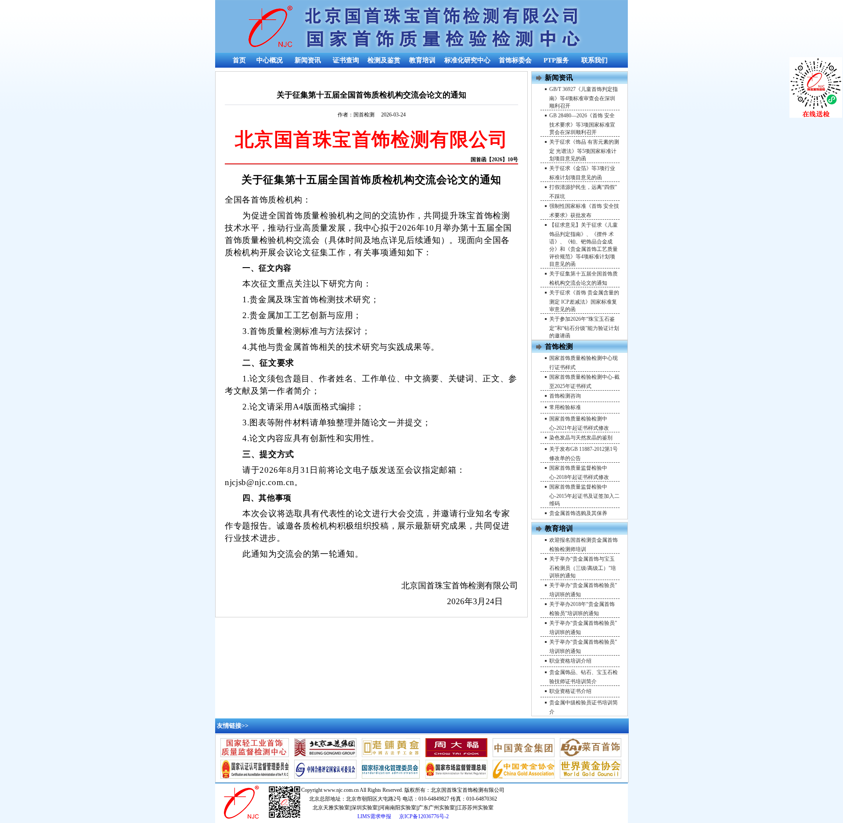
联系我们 (594, 60)
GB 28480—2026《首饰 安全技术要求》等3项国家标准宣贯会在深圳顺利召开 (582, 123)
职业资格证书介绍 (570, 691)
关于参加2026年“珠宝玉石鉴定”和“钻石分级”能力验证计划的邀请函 (584, 327)
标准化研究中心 (467, 60)
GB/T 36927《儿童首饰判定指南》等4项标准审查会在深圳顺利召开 (583, 97)
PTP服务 (556, 60)
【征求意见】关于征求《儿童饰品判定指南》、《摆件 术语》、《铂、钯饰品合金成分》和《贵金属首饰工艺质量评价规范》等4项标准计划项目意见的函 (583, 244)
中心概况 (269, 60)
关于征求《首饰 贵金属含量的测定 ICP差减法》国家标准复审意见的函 (584, 301)
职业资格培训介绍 (570, 661)
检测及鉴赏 (383, 60)
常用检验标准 (565, 407)
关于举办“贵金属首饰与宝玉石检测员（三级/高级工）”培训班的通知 (582, 567)
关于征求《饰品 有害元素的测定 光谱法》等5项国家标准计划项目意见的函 (584, 150)
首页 (239, 60)
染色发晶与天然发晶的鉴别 (580, 438)
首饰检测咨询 (565, 396)
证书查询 (346, 60)
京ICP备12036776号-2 (424, 816)
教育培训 (422, 60)
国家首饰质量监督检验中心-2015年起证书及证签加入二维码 (584, 495)
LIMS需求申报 (375, 816)
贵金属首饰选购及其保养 (578, 513)
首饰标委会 (515, 60)
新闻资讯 (308, 60)
